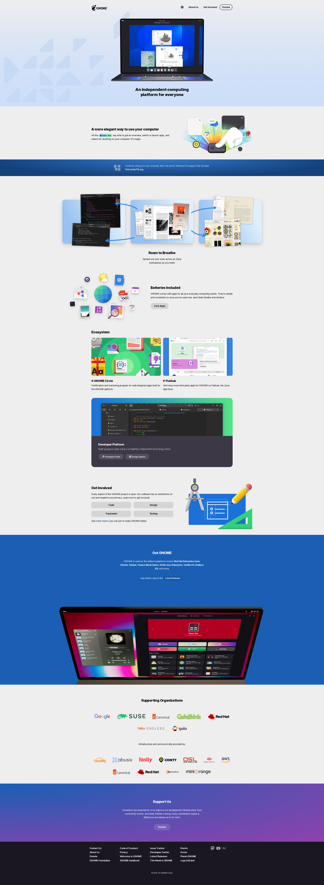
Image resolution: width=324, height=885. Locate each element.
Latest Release (172, 578)
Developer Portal (112, 457)
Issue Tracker (157, 848)
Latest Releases (158, 856)
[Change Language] (182, 7)
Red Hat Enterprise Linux (187, 561)
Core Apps (159, 306)
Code (111, 505)
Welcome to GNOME (131, 856)
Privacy (124, 852)
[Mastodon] (213, 848)
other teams (102, 521)
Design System (138, 457)
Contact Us (96, 848)
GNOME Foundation (100, 860)
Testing (153, 513)
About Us (193, 7)
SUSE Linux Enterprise (171, 565)
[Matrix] (224, 848)
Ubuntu (124, 565)
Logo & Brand (187, 860)
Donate (226, 7)
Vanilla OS (189, 565)
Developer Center (159, 852)
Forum (183, 852)
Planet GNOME (188, 856)
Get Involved (210, 7)
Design (153, 505)
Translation (111, 513)
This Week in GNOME (161, 860)
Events (184, 848)
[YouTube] (218, 848)
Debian (132, 565)
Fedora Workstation (148, 565)
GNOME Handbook (129, 860)
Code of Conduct (129, 848)
